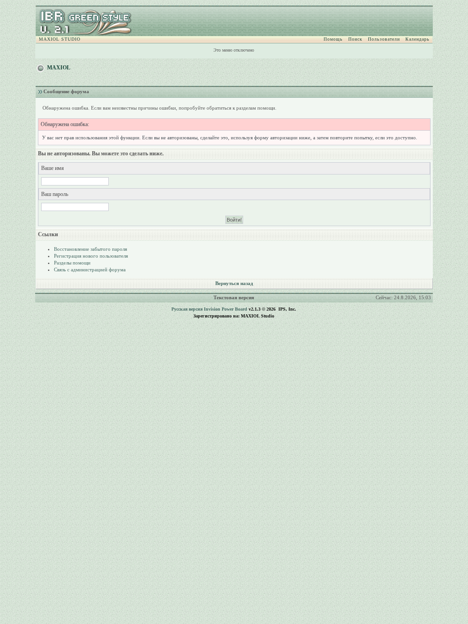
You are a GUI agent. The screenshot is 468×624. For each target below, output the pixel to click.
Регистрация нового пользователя (91, 256)
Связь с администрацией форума (90, 269)
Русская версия (186, 309)
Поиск (355, 39)
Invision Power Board (225, 309)
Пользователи (384, 39)
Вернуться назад (234, 283)
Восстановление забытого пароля (90, 249)
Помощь (333, 39)
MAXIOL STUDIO (59, 39)
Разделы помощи (72, 262)
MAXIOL (58, 67)
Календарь (417, 39)
